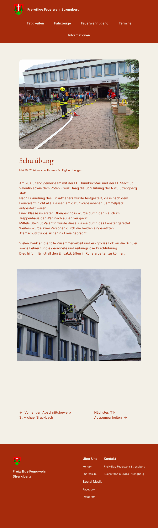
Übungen (76, 170)
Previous (18, 316)
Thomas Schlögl (57, 170)
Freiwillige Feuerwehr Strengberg (53, 9)
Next (138, 316)
